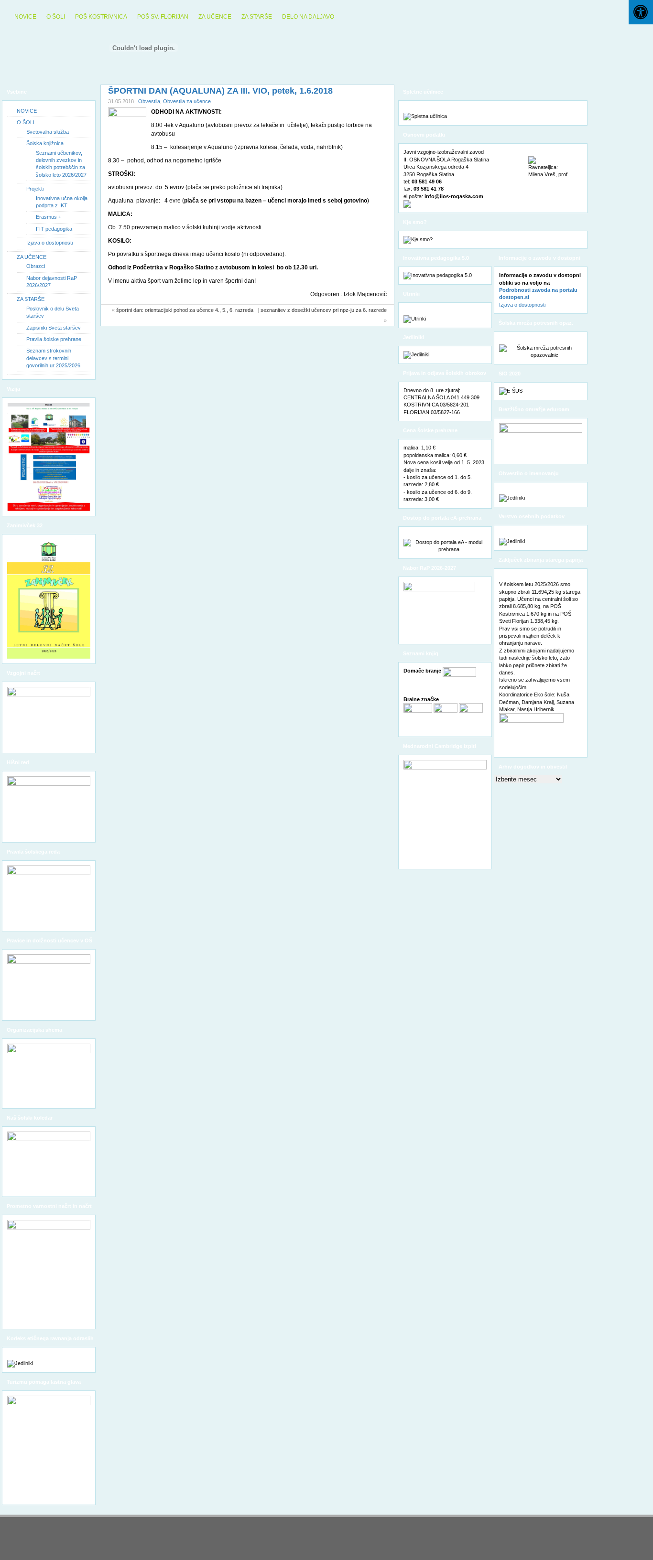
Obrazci (35, 266)
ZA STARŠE (256, 16)
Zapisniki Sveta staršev (53, 328)
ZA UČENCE (214, 16)
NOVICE (25, 16)
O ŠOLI (55, 16)
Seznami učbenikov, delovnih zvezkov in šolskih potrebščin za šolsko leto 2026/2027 (61, 164)
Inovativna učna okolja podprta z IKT (61, 201)
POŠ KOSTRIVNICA (101, 16)
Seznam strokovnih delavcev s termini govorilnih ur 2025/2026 (53, 358)
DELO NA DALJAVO (308, 16)
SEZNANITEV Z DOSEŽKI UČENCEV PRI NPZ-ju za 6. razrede (324, 310)
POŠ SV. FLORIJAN (162, 16)
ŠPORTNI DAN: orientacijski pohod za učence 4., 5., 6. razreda (186, 310)
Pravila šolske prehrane (53, 339)
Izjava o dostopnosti (49, 243)
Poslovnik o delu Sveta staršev (52, 312)
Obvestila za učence (187, 101)
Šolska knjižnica (45, 143)
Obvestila (149, 101)
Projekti (35, 189)
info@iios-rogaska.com (453, 196)
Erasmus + (48, 217)
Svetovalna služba (47, 132)
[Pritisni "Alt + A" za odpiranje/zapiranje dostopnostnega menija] (641, 12)
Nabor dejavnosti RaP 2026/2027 (51, 281)
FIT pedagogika (54, 229)
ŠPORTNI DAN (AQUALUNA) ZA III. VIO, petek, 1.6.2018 (220, 91)
